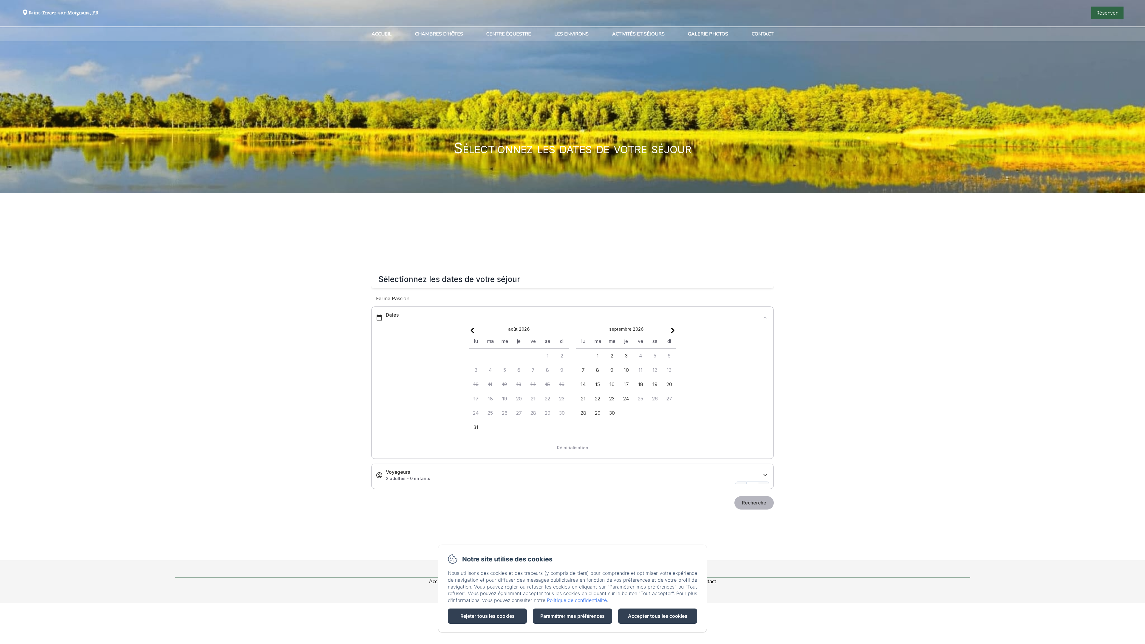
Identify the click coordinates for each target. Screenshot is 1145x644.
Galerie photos (708, 34)
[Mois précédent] (472, 330)
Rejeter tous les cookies (487, 616)
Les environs (571, 34)
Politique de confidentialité (577, 600)
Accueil (382, 34)
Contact (762, 34)
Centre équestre (508, 34)
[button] (547, 356)
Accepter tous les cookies (657, 616)
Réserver (1107, 13)
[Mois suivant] (672, 330)
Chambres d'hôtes (439, 34)
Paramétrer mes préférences (572, 616)
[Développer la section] (765, 475)
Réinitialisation (572, 447)
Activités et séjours (638, 34)
